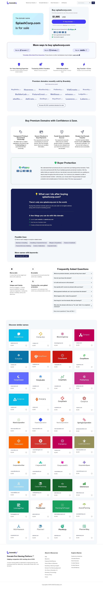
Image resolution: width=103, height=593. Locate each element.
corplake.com (35, 386)
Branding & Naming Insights (52, 565)
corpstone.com (79, 364)
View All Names (75, 567)
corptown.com (35, 364)
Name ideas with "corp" (22, 256)
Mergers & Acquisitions (55, 242)
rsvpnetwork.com (15, 535)
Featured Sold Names (50, 561)
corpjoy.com (35, 343)
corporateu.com (14, 450)
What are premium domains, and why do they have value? (70, 273)
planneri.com (35, 535)
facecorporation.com (37, 428)
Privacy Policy (48, 574)
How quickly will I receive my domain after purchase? (68, 287)
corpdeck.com (57, 407)
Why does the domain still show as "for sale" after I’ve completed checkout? (72, 305)
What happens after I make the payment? (65, 296)
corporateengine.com (37, 449)
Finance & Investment (69, 242)
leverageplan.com (15, 514)
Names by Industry (31, 2)
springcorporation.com (81, 428)
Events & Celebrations (39, 245)
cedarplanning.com (36, 492)
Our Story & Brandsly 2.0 (51, 570)
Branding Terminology (50, 572)
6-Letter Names (75, 565)
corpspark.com (57, 364)
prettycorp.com (79, 386)
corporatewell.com (36, 471)
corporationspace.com (81, 471)
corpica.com (13, 407)
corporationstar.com (15, 471)
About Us (47, 558)
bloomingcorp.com (58, 343)
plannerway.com (80, 535)
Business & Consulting (21, 242)
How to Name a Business (51, 563)
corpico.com (79, 407)
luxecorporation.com (81, 449)
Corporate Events (52, 245)
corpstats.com (57, 386)
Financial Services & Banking (23, 245)
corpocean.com (14, 386)
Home (46, 576)
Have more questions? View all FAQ (64, 311)
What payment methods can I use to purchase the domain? (70, 291)
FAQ (46, 556)
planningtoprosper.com (59, 514)
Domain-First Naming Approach (53, 568)
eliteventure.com (80, 492)
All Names (64, 2)
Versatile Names (43, 2)
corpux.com (79, 342)
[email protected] (57, 225)
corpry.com (35, 407)
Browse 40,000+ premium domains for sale (51, 105)
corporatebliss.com (15, 492)
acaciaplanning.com (80, 514)
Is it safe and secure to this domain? (64, 282)
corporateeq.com (58, 471)
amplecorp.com (14, 343)
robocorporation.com (15, 428)
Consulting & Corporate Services (38, 242)
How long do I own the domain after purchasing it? (68, 300)
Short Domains (54, 2)
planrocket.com (36, 514)
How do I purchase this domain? (63, 278)
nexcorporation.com (59, 428)
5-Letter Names (75, 563)
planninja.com (57, 535)
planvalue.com (57, 492)
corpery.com (57, 450)
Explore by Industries (76, 556)
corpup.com (13, 364)
